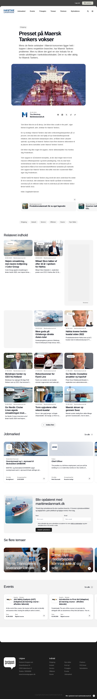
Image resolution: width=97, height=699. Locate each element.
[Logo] (9, 11)
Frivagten (67, 668)
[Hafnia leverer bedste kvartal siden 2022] (78, 325)
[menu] (92, 11)
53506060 (28, 671)
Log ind (77, 3)
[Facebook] (58, 115)
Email (65, 515)
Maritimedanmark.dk (37, 116)
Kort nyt (66, 665)
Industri (51, 665)
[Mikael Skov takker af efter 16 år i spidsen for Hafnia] (48, 256)
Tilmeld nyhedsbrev (44, 529)
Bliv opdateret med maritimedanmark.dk (78, 696)
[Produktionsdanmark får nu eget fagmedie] (48, 206)
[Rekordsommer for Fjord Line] (48, 368)
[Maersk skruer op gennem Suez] (78, 401)
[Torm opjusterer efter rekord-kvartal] (48, 401)
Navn (37, 515)
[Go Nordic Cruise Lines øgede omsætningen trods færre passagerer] (18, 403)
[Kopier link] (75, 114)
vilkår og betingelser (76, 523)
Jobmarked (68, 674)
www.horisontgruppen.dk (27, 674)
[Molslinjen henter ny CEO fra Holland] (18, 368)
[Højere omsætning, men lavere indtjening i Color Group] (18, 256)
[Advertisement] (78, 272)
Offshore (52, 671)
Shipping (52, 662)
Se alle (87, 434)
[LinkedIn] (62, 115)
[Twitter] (66, 115)
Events (66, 671)
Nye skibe (67, 662)
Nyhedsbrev (84, 668)
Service (51, 668)
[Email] (71, 115)
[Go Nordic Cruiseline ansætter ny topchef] (78, 368)
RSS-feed (83, 665)
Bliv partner (87, 3)
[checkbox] (36, 524)
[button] (74, 199)
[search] (88, 11)
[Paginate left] (5, 462)
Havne (51, 674)
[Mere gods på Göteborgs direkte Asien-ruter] (48, 327)
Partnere (82, 662)
